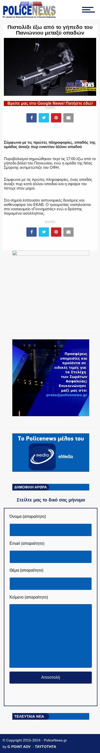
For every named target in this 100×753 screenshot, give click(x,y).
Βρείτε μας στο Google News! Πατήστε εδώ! (50, 103)
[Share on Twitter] (44, 117)
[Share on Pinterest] (56, 117)
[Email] (68, 117)
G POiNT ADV (19, 747)
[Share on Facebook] (31, 117)
